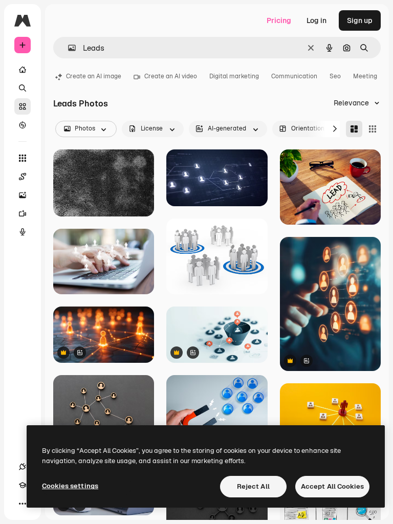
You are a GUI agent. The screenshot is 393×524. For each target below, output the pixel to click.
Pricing (279, 20)
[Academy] (22, 485)
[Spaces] (22, 176)
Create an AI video (170, 76)
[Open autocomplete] (68, 48)
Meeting (365, 76)
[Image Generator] (22, 195)
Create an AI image (93, 76)
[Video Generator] (22, 213)
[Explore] (22, 125)
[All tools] (22, 158)
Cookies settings (70, 486)
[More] (22, 503)
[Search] (22, 88)
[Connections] (22, 466)
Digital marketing (234, 76)
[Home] (22, 69)
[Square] (372, 129)
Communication (294, 76)
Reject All (253, 486)
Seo (335, 76)
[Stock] (22, 106)
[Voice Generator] (22, 232)
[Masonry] (354, 129)
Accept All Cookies (332, 486)
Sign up (360, 20)
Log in (316, 20)
